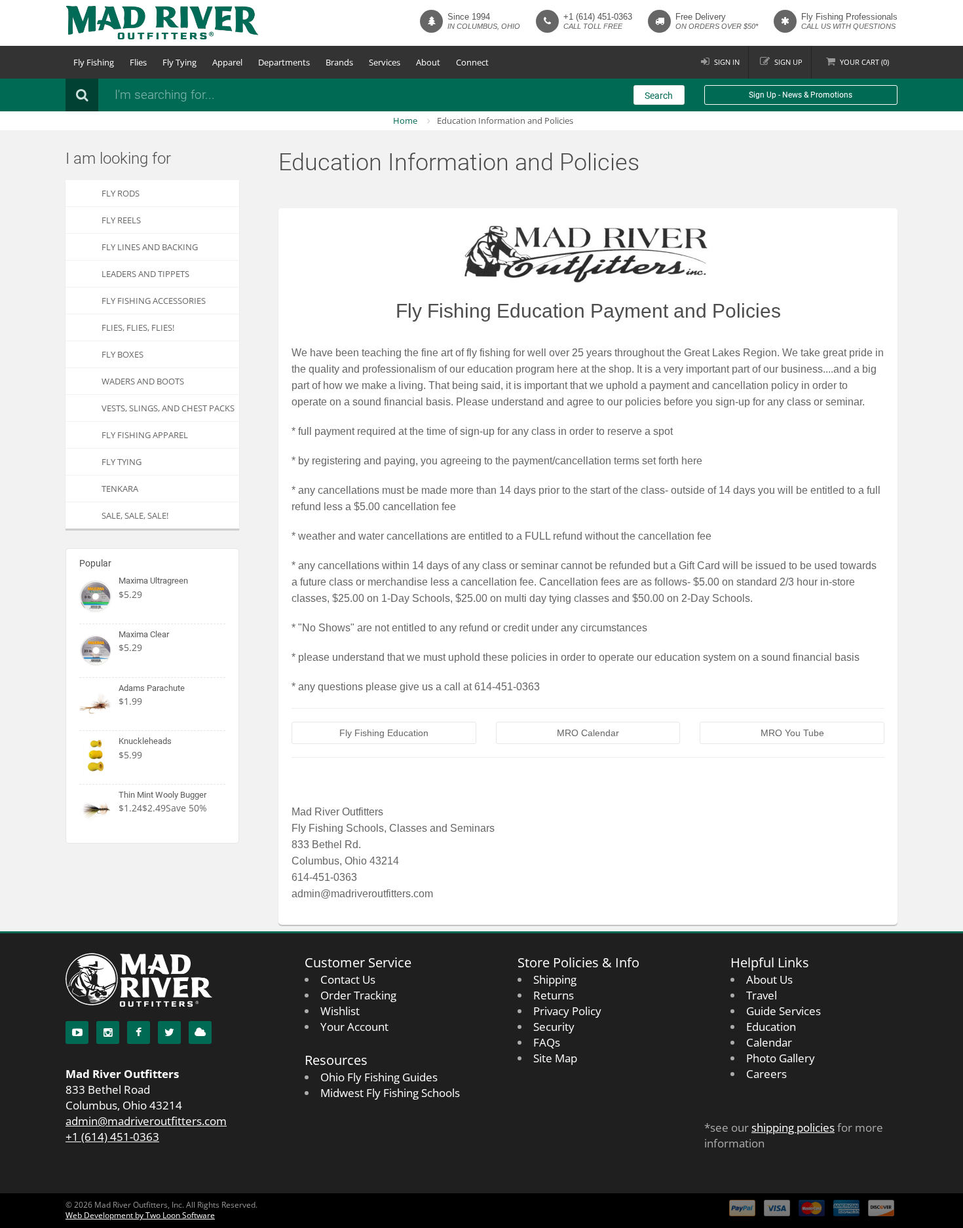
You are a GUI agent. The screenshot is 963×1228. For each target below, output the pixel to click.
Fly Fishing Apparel (145, 435)
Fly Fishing (93, 62)
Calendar (769, 1042)
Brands (339, 62)
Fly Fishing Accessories (154, 301)
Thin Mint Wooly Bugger (162, 795)
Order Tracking (358, 995)
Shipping (554, 979)
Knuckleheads (145, 741)
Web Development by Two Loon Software (140, 1215)
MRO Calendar (588, 733)
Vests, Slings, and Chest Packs (168, 408)
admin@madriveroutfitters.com (146, 1120)
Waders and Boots (143, 381)
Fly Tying (179, 62)
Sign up (788, 62)
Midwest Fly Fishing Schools (390, 1092)
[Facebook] (138, 1032)
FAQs (546, 1042)
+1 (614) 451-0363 (597, 17)
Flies (138, 62)
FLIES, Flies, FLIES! (138, 327)
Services (384, 62)
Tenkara (120, 488)
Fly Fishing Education (383, 733)
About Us (769, 979)
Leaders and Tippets (145, 274)
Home (405, 120)
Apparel (227, 62)
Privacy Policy (567, 1010)
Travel (761, 995)
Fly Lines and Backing (150, 247)
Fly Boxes (122, 354)
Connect (472, 62)
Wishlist (340, 1010)
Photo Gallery (780, 1058)
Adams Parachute (152, 688)
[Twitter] (169, 1032)
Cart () (864, 62)
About (428, 62)
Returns (553, 995)
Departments (284, 62)
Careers (766, 1073)
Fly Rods (121, 193)
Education (771, 1026)
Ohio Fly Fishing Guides (379, 1077)
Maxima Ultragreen (153, 581)
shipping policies (793, 1127)
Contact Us (347, 979)
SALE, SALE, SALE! (135, 515)
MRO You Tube (792, 733)
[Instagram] (107, 1032)
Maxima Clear (144, 634)
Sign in (727, 62)
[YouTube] (77, 1032)
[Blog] (200, 1032)
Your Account (354, 1026)
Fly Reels (121, 220)
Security (554, 1026)
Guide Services (783, 1010)
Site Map (555, 1058)
